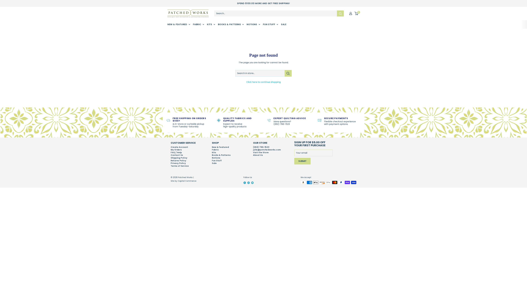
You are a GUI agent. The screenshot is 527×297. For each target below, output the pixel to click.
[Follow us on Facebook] (244, 182)
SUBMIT (302, 161)
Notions (252, 24)
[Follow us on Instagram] (248, 182)
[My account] (350, 13)
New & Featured (177, 24)
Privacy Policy (178, 163)
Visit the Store (261, 152)
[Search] (340, 13)
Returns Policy (178, 160)
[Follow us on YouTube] (252, 182)
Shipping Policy (179, 158)
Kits (209, 24)
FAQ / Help (176, 152)
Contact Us (177, 155)
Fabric (197, 24)
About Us (258, 155)
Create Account (179, 147)
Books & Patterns (229, 24)
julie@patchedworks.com (267, 149)
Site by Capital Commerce (183, 181)
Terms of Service (180, 166)
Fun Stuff (269, 24)
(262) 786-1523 (261, 147)
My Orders (176, 149)
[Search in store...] (288, 73)
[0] (356, 13)
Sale (283, 24)
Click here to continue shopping (263, 82)
